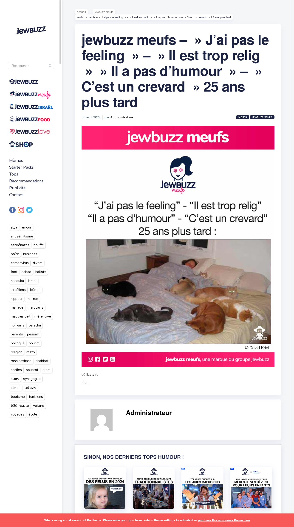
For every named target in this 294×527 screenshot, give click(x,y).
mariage (17, 307)
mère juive (42, 316)
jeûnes (35, 289)
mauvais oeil (20, 316)
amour (26, 227)
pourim (34, 343)
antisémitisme (22, 236)
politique (18, 343)
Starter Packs (21, 167)
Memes (242, 117)
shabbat (42, 360)
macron (32, 298)
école (32, 414)
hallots (40, 271)
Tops (13, 174)
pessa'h (33, 334)
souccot (32, 369)
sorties (16, 369)
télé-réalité (20, 405)
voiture (38, 405)
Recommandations (26, 181)
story (15, 378)
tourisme (18, 396)
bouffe (39, 245)
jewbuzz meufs (104, 12)
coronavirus (20, 262)
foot (14, 271)
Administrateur (121, 117)
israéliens (18, 289)
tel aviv (30, 387)
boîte (15, 254)
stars (46, 369)
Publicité (17, 188)
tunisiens (36, 396)
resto (30, 352)
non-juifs (18, 325)
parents (17, 334)
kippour (17, 298)
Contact (16, 195)
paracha (35, 325)
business (30, 254)
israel (32, 280)
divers (37, 262)
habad (26, 271)
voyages (17, 414)
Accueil (81, 12)
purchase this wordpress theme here (224, 520)
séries (15, 387)
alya (14, 227)
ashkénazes (20, 245)
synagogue (32, 378)
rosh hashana (21, 360)
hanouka (17, 280)
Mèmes (16, 160)
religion (16, 352)
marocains (35, 307)
